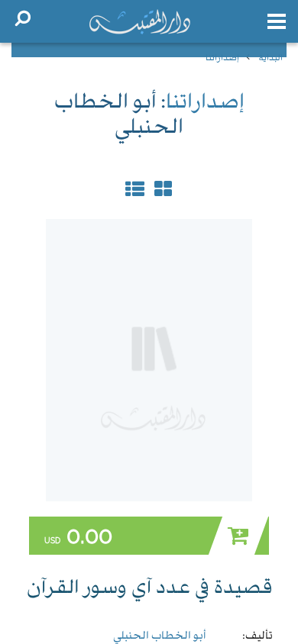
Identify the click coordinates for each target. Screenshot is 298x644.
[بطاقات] (134, 192)
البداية (270, 58)
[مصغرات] (161, 192)
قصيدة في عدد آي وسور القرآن (150, 589)
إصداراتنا (222, 58)
